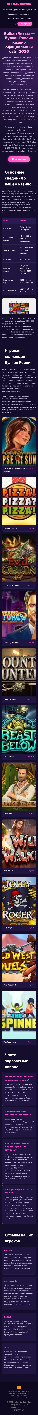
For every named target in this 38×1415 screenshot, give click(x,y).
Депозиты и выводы (22, 10)
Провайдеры (25, 18)
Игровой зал (25, 14)
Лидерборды (13, 14)
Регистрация (25, 24)
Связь (33, 10)
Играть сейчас (19, 159)
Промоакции (7, 10)
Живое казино (13, 18)
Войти (10, 24)
